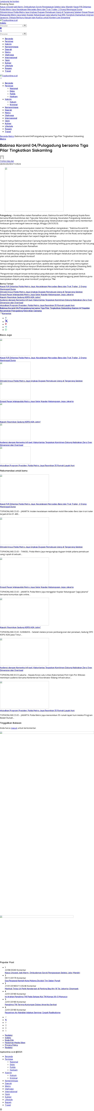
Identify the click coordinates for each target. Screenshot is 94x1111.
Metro (8, 112)
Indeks (3, 23)
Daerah (8, 110)
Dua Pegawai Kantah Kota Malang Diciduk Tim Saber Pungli (32, 980)
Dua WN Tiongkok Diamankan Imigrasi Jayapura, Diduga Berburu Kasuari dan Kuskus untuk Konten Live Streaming (47, 16)
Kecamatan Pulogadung (11, 311)
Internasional (11, 118)
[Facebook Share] (6, 318)
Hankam (14, 96)
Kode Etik (9, 1040)
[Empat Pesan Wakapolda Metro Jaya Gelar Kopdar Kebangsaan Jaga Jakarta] (15, 398)
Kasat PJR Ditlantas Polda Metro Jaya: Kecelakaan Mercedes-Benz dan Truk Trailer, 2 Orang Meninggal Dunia (45, 8)
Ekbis (12, 91)
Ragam (8, 129)
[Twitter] (6, 1020)
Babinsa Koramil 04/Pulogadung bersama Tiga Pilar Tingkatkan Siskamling (35, 308)
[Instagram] (6, 1025)
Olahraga (9, 115)
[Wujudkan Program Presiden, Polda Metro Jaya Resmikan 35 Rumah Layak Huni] (15, 462)
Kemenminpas (11, 107)
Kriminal (14, 104)
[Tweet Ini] (6, 321)
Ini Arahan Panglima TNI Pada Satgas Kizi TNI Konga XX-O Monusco (36, 996)
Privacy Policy (11, 1045)
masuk (14, 728)
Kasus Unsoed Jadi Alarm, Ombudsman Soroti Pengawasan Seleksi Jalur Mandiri (36, 6)
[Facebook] (6, 1017)
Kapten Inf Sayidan (81, 308)
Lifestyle (9, 126)
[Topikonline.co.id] (9, 20)
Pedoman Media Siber (15, 1042)
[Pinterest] (6, 1022)
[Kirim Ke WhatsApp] (6, 329)
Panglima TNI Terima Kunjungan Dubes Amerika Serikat (31, 1004)
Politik (12, 94)
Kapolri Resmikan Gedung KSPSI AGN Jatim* (20, 297)
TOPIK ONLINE (7, 161)
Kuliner (8, 123)
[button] (25, 25)
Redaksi (8, 1035)
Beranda (9, 83)
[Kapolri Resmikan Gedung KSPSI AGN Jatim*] (15, 419)
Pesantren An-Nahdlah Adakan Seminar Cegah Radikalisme (32, 1012)
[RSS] (6, 1030)
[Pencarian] (1, 31)
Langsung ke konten (9, 1)
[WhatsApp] (6, 1028)
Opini (7, 121)
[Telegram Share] (6, 327)
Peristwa (9, 85)
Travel (8, 131)
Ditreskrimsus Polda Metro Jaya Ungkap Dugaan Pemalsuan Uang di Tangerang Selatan (40, 12)
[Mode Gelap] (1, 28)
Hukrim (8, 99)
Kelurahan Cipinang (32, 311)
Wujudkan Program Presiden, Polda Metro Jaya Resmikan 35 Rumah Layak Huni (37, 305)
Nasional (14, 88)
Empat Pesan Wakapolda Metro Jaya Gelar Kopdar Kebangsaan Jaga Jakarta (47, 13)
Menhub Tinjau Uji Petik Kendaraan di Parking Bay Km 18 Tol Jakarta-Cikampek (41, 988)
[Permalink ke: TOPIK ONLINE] (2, 158)
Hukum (13, 102)
